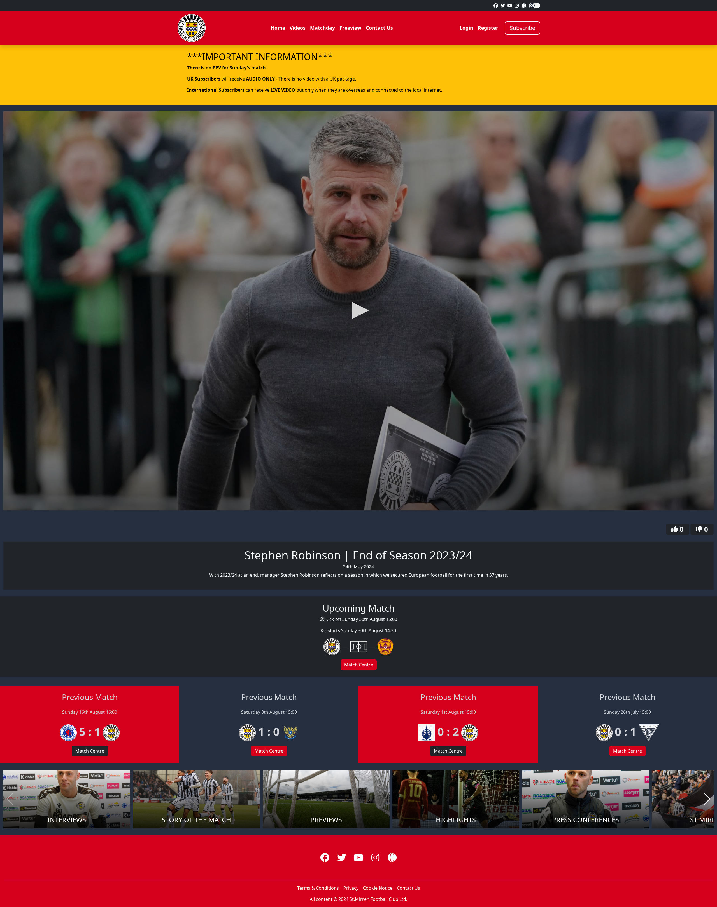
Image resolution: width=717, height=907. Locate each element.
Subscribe (522, 28)
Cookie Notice (377, 888)
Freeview (350, 27)
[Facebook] (496, 5)
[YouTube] (510, 5)
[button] (358, 310)
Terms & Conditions (318, 888)
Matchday (322, 27)
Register (488, 27)
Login (466, 27)
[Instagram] (517, 5)
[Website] (524, 5)
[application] (358, 310)
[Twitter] (503, 5)
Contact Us (379, 27)
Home (278, 27)
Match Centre (358, 665)
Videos (298, 27)
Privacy (350, 888)
